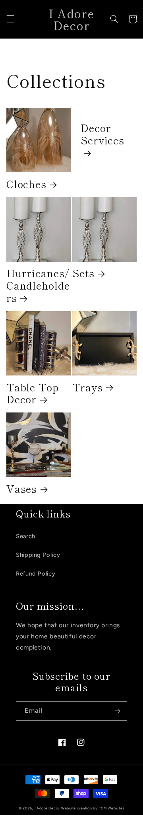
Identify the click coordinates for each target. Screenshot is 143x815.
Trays (87, 387)
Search (25, 536)
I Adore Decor (47, 808)
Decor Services (102, 134)
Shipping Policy (38, 554)
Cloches (26, 184)
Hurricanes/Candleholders (38, 285)
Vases (21, 488)
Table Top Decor (32, 393)
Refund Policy (35, 573)
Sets (83, 273)
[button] (10, 19)
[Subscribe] (117, 711)
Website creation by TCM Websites (93, 808)
